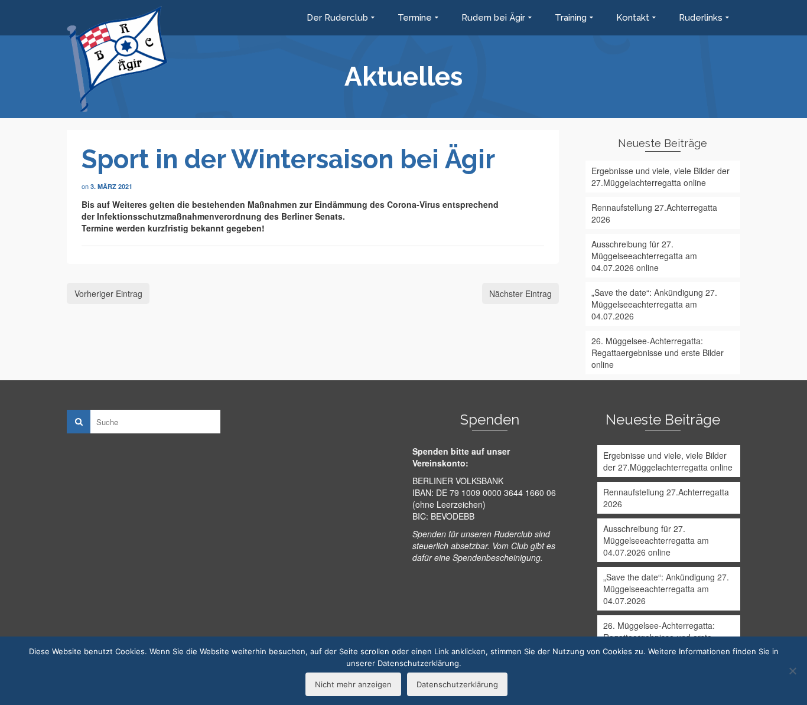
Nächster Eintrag (520, 293)
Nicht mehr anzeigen (353, 684)
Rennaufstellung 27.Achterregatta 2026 (654, 213)
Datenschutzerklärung (457, 684)
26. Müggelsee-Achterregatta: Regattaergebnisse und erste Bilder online (657, 352)
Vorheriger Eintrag (108, 293)
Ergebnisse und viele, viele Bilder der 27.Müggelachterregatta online (660, 176)
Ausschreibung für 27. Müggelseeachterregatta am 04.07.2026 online (644, 255)
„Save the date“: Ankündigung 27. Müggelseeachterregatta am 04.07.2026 (654, 304)
